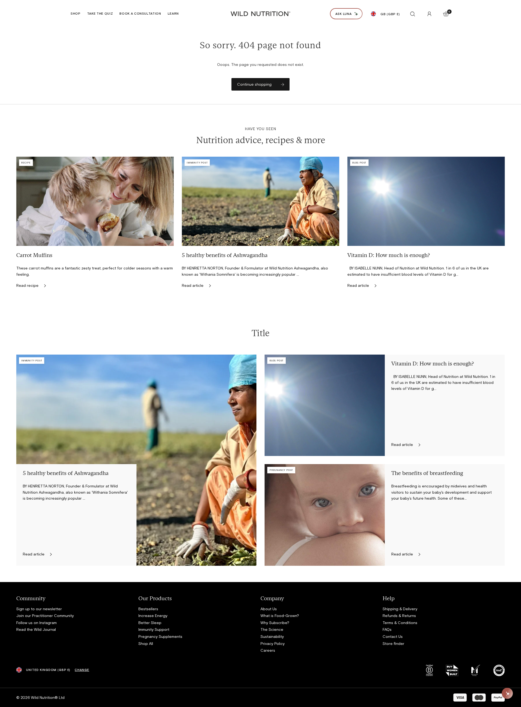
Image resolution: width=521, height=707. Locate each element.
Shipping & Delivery (400, 608)
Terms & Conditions (400, 622)
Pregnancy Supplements (160, 636)
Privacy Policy (272, 643)
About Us (268, 608)
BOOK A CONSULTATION (140, 13)
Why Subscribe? (274, 622)
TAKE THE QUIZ (100, 13)
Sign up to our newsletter (39, 608)
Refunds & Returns (399, 615)
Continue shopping (254, 84)
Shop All (145, 643)
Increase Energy (152, 615)
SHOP (76, 13)
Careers (267, 650)
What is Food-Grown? (279, 615)
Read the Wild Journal (36, 629)
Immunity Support (153, 629)
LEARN (173, 13)
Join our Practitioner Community (45, 615)
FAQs (387, 629)
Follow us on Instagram (36, 622)
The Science (271, 629)
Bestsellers (148, 608)
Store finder (393, 643)
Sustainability (272, 636)
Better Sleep (149, 622)
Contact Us (393, 636)
